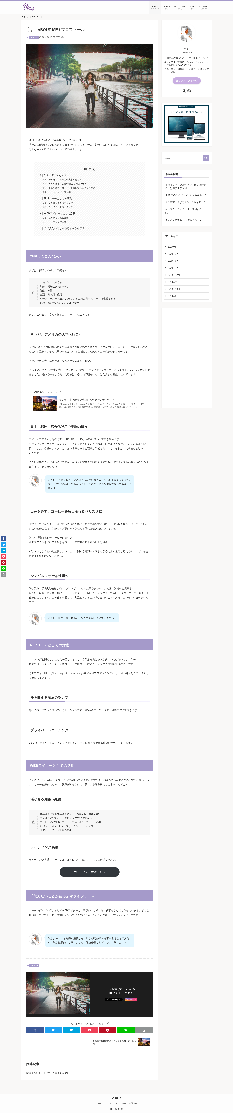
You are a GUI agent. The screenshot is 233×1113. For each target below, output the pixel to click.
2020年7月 (173, 253)
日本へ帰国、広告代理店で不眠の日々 (67, 183)
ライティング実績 (57, 222)
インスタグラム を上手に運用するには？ (184, 211)
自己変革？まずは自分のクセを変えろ (185, 202)
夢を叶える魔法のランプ (61, 203)
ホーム (99, 1103)
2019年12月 (174, 275)
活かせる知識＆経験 (58, 218)
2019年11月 (174, 282)
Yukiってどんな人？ (55, 175)
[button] (35, 1030)
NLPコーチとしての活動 (58, 198)
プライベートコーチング (61, 207)
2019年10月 (174, 289)
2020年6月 (173, 260)
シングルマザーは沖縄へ (61, 192)
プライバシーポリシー (115, 1103)
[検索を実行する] (206, 158)
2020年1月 (173, 268)
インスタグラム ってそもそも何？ (183, 219)
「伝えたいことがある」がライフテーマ (67, 228)
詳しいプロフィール (186, 80)
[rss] (120, 1098)
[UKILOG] (28, 7)
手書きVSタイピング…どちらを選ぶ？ (186, 195)
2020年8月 (173, 246)
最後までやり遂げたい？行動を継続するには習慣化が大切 (185, 186)
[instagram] (189, 91)
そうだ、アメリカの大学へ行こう (65, 179)
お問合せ (133, 1103)
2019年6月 (173, 296)
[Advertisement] (186, 358)
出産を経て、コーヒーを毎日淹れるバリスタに (72, 188)
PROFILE (34, 37)
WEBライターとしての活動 (59, 213)
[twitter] (184, 91)
